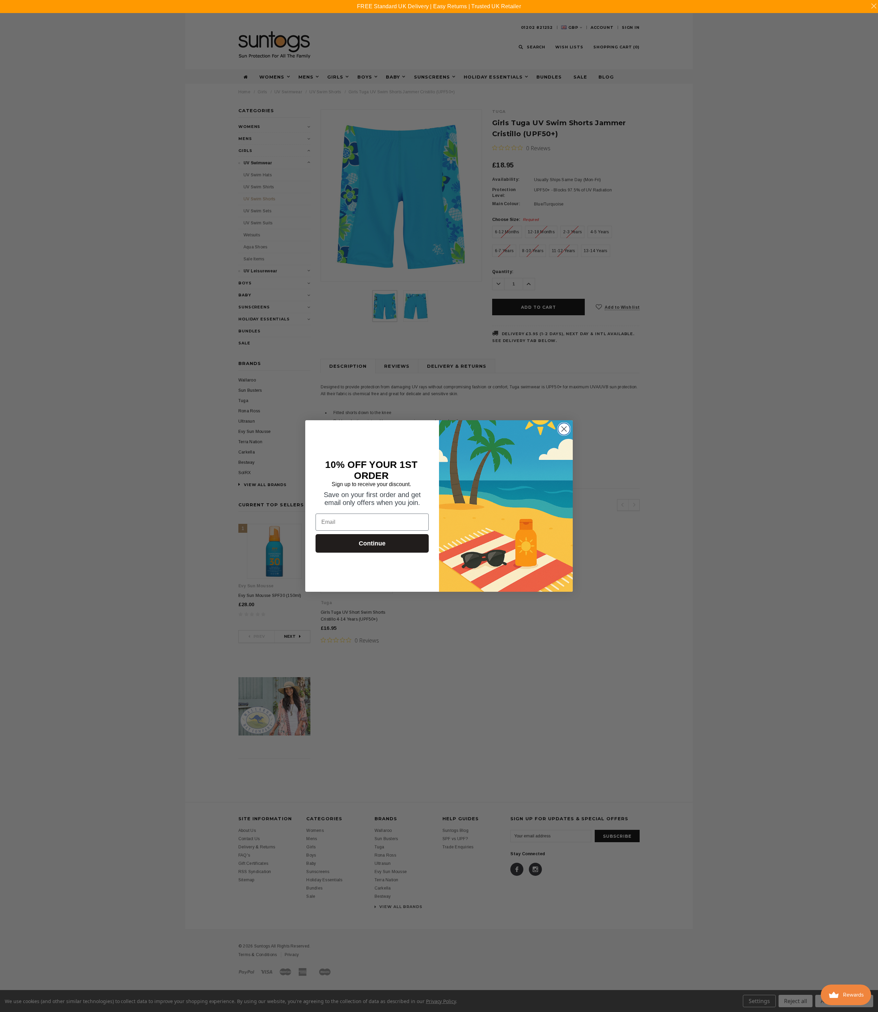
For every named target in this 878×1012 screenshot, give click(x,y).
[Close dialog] (564, 429)
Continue (372, 543)
